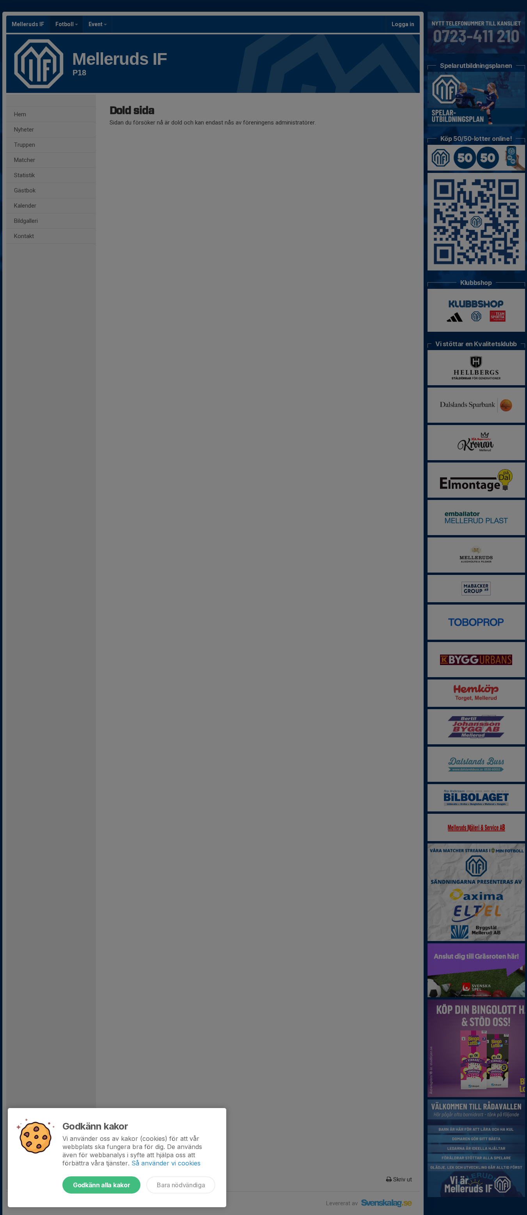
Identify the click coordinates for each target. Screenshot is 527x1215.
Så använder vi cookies (166, 1163)
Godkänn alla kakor (101, 1185)
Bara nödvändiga (181, 1185)
